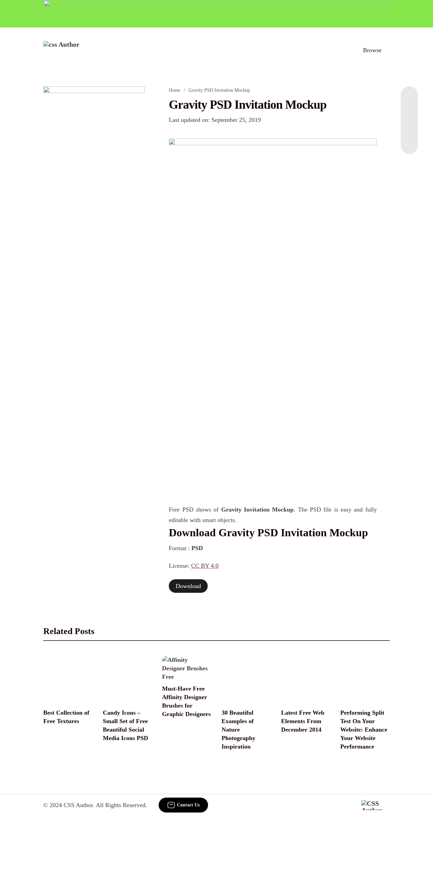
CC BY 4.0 (205, 565)
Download (188, 586)
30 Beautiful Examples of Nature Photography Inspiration (238, 729)
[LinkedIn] (409, 113)
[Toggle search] (343, 50)
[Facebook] (409, 100)
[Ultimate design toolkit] (273, 220)
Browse (372, 50)
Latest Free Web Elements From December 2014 (302, 721)
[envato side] (94, 187)
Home (174, 90)
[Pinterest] (409, 127)
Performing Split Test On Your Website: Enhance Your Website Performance (363, 729)
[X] (409, 140)
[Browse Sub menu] (387, 50)
